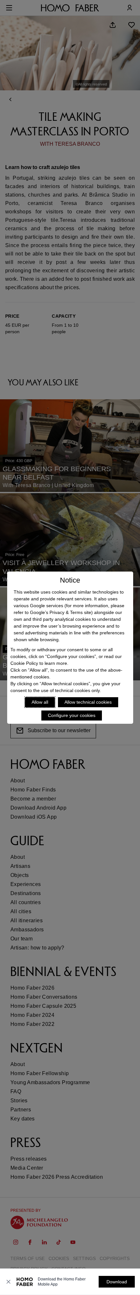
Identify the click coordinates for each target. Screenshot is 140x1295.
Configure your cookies (71, 715)
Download (116, 1281)
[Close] (8, 1281)
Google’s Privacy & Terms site (60, 612)
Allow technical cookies (88, 702)
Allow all (40, 702)
